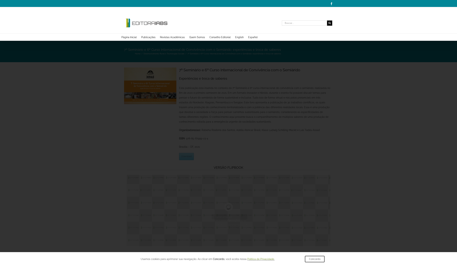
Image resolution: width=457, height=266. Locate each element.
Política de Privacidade (260, 259)
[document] (228, 133)
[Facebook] (331, 3)
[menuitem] (131, 37)
